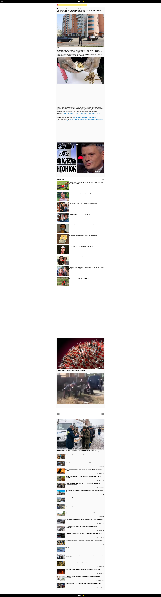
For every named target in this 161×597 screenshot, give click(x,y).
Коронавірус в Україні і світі (80, 5)
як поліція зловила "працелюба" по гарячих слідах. (84, 117)
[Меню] (2, 2)
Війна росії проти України (65, 5)
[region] (80, 95)
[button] (58, 414)
